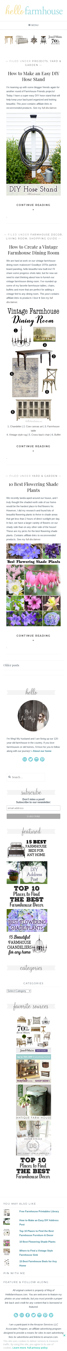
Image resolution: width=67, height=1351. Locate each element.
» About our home (41, 751)
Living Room (17, 238)
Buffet (57, 434)
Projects (40, 61)
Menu (35, 25)
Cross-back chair (40, 434)
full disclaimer (49, 107)
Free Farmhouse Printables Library (39, 1211)
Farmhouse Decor (46, 234)
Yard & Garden (45, 476)
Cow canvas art (34, 426)
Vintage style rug (18, 434)
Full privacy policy (37, 1347)
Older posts (11, 665)
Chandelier (15, 426)
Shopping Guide (43, 238)
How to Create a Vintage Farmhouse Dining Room (33, 250)
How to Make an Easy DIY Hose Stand (33, 76)
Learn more (19, 1347)
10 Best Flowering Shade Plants (33, 487)
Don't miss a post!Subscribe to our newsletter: (33, 801)
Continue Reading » (33, 207)
